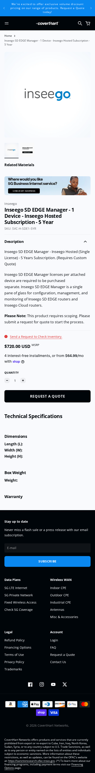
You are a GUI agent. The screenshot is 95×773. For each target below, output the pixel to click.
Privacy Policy (14, 662)
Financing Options (17, 647)
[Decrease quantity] (7, 380)
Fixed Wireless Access (20, 602)
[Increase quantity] (23, 380)
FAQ (53, 647)
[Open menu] (6, 23)
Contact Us (58, 662)
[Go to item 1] (11, 150)
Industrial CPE (60, 602)
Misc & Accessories (64, 617)
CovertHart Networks (53, 725)
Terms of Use (14, 655)
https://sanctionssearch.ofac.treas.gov (31, 761)
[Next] (91, 8)
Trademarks (13, 669)
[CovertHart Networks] (47, 23)
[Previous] (4, 8)
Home (8, 36)
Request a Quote (62, 655)
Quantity (11, 373)
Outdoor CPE (59, 595)
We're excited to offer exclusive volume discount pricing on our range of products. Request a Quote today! (47, 8)
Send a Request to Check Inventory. (36, 337)
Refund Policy (14, 640)
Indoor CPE (58, 588)
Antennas (57, 609)
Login (54, 640)
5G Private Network (18, 595)
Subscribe (47, 561)
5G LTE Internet (15, 588)
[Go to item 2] (27, 150)
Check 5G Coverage (18, 609)
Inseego (10, 204)
